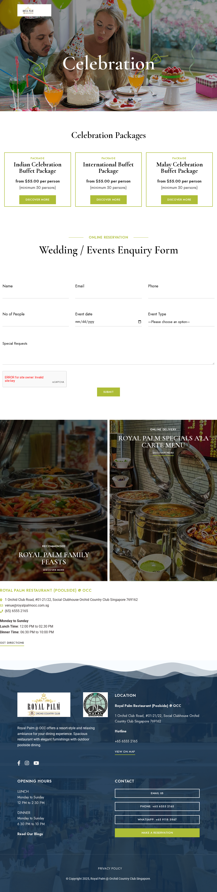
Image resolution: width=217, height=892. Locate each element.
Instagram (27, 763)
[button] (37, 199)
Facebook (18, 763)
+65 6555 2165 (126, 741)
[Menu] (195, 9)
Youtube (36, 763)
